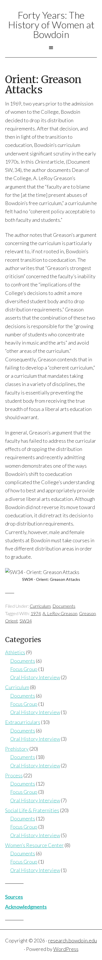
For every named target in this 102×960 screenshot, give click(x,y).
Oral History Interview (35, 677)
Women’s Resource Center (34, 845)
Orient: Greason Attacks (43, 84)
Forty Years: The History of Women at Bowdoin (51, 24)
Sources (14, 897)
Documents (63, 606)
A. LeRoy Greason (59, 613)
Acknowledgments (26, 907)
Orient (11, 620)
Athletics (15, 652)
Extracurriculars (22, 722)
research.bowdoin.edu (72, 940)
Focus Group (23, 669)
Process (14, 775)
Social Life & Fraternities (32, 810)
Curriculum (40, 606)
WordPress (65, 949)
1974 (36, 613)
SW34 (26, 620)
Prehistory (17, 749)
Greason (87, 613)
